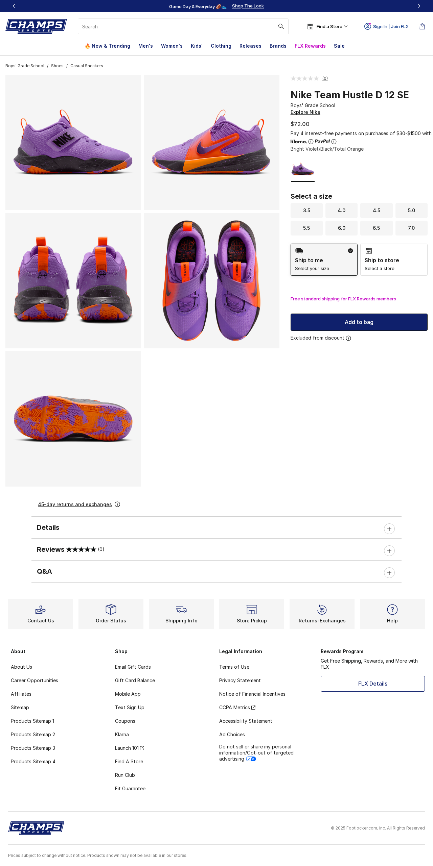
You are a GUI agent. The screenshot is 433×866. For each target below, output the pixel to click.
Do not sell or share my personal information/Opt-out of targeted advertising (256, 753)
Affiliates (21, 694)
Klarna (122, 734)
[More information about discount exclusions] (348, 338)
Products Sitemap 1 (32, 721)
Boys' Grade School (24, 65)
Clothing (221, 46)
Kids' (197, 46)
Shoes (57, 65)
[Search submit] (281, 26)
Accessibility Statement (245, 721)
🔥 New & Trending (107, 46)
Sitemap (20, 707)
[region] (216, 6)
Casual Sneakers (86, 65)
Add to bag (359, 322)
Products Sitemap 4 (33, 761)
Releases (250, 46)
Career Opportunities (34, 680)
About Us (21, 667)
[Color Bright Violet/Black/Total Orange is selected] (303, 169)
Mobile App (128, 694)
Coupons (125, 721)
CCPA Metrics (234, 707)
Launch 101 (127, 748)
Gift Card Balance (135, 680)
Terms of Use (234, 667)
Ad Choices (232, 734)
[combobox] (183, 26)
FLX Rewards (310, 46)
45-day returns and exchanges (75, 504)
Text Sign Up (129, 707)
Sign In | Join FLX (391, 26)
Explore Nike (305, 112)
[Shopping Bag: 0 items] (422, 26)
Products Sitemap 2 (33, 734)
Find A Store (129, 761)
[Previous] (14, 6)
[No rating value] (306, 78)
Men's (145, 46)
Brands (278, 46)
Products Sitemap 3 (33, 748)
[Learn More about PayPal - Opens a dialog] (334, 142)
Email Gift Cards (133, 667)
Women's (172, 46)
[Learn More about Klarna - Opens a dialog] (311, 142)
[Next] (418, 6)
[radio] (324, 260)
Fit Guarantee (130, 788)
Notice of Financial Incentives (252, 694)
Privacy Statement (240, 680)
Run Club (125, 775)
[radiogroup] (359, 260)
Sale (339, 46)
